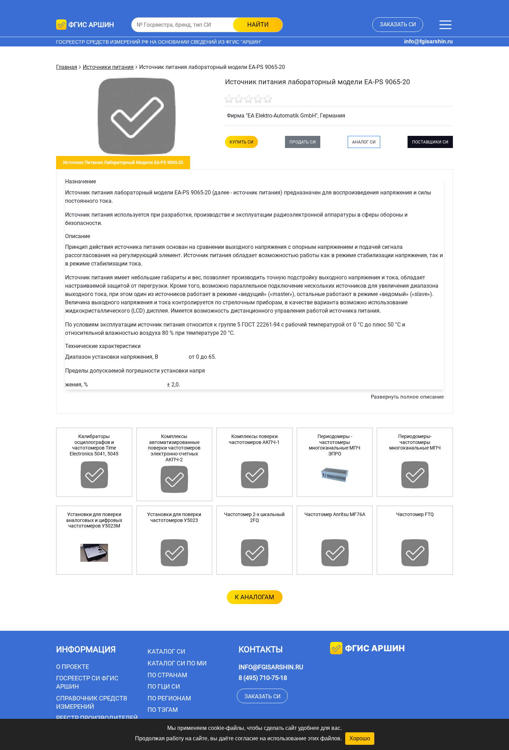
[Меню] (445, 24)
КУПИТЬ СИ (241, 142)
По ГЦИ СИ (164, 686)
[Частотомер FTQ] (415, 553)
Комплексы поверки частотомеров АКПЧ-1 (254, 439)
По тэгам (163, 709)
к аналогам (254, 597)
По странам (167, 675)
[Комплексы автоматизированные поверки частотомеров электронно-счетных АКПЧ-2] (174, 479)
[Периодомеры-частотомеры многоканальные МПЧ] (415, 475)
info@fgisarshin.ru (428, 41)
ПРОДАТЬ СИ (302, 142)
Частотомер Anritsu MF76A (334, 514)
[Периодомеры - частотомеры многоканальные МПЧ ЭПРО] (335, 475)
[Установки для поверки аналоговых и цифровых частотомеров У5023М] (94, 553)
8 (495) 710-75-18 (263, 677)
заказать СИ (398, 24)
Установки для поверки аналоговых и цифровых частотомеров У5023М (94, 520)
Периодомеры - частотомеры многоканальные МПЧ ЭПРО (334, 445)
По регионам (169, 698)
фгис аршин (375, 648)
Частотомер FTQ (415, 514)
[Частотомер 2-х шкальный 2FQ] (254, 553)
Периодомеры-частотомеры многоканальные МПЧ (415, 442)
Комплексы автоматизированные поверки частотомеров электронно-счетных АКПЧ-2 (174, 448)
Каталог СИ (166, 651)
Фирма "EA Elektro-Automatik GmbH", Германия (286, 115)
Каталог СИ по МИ (177, 663)
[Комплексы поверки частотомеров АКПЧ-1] (254, 475)
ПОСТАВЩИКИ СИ (430, 142)
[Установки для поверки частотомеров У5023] (174, 553)
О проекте (72, 666)
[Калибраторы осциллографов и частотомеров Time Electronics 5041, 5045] (94, 475)
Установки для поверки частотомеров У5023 (174, 517)
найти (258, 24)
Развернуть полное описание (407, 397)
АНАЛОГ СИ (364, 142)
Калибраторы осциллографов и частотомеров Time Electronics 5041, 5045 (94, 445)
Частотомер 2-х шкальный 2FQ (254, 517)
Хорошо (359, 738)
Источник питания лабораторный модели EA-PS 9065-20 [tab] (123, 162)
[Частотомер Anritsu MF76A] (335, 553)
